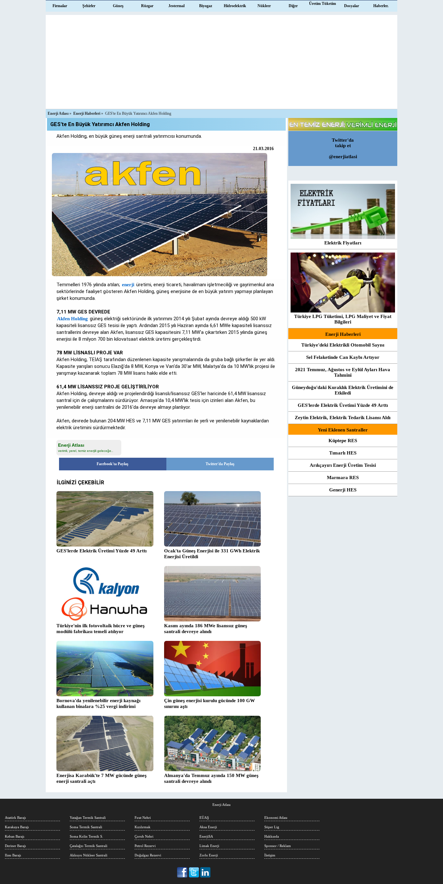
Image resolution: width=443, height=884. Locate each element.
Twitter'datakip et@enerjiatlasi (343, 148)
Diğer (293, 6)
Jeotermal (176, 6)
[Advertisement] (221, 60)
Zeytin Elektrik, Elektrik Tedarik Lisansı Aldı (342, 417)
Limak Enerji (209, 846)
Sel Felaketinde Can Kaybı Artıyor (342, 357)
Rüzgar (147, 6)
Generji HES (342, 489)
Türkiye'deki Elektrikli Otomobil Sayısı (342, 345)
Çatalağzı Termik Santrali (88, 846)
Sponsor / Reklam (277, 846)
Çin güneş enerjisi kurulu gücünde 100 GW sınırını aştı (209, 703)
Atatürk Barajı (15, 817)
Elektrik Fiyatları (342, 242)
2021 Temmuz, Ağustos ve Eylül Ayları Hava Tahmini (342, 372)
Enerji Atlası (221, 805)
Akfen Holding (72, 318)
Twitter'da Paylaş (220, 464)
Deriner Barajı (15, 846)
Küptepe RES (343, 440)
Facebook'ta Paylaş (112, 464)
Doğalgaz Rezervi (148, 855)
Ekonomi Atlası (275, 817)
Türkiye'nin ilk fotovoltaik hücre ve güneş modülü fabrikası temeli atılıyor (100, 628)
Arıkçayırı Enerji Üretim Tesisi (343, 465)
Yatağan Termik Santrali (88, 817)
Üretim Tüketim (322, 3)
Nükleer (264, 6)
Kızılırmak (142, 827)
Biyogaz (205, 6)
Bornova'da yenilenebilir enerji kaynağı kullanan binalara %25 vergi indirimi (98, 703)
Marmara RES (343, 477)
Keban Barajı (14, 836)
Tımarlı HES (342, 452)
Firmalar (60, 6)
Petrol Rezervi (145, 846)
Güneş (118, 6)
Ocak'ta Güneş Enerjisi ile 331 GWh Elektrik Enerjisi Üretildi (212, 553)
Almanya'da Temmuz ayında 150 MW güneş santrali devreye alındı (211, 778)
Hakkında (271, 836)
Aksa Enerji (208, 827)
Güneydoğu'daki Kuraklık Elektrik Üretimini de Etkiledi (342, 390)
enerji (128, 284)
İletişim (269, 855)
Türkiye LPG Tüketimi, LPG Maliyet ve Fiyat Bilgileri (342, 319)
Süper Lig (271, 827)
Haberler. (381, 6)
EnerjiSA (206, 836)
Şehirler (88, 6)
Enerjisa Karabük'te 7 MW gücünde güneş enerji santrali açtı (101, 778)
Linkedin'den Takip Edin (205, 872)
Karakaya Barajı (17, 827)
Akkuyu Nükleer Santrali (88, 855)
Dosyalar (351, 6)
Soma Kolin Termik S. (86, 836)
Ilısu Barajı (13, 855)
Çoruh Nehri (144, 836)
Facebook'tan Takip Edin (182, 872)
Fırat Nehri (143, 817)
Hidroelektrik (235, 6)
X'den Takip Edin (194, 872)
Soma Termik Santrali (86, 827)
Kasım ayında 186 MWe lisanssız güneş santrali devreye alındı (205, 628)
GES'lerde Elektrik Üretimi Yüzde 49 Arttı (343, 405)
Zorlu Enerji (208, 855)
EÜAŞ (204, 817)
